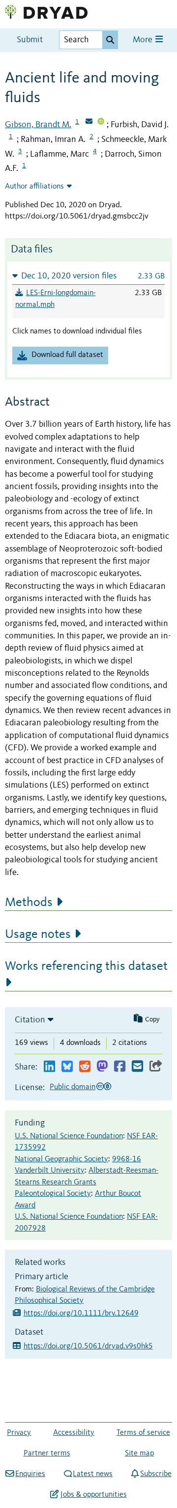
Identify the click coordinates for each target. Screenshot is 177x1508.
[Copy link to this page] (155, 1066)
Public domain (72, 1087)
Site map (139, 1453)
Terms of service (143, 1433)
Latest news (93, 1474)
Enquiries (30, 1474)
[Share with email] (137, 1067)
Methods (29, 902)
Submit (30, 40)
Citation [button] (30, 1019)
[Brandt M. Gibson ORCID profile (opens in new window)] (101, 122)
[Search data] (110, 39)
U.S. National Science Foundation (69, 1136)
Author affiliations (34, 187)
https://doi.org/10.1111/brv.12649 (81, 1313)
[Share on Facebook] (119, 1067)
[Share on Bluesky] (67, 1067)
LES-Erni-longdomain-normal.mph (55, 299)
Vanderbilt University (50, 1171)
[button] (88, 276)
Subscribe (156, 1474)
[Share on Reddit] (84, 1067)
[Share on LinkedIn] (49, 1067)
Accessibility (73, 1433)
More (143, 40)
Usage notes (38, 934)
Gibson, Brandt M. (38, 124)
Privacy (19, 1433)
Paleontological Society (53, 1194)
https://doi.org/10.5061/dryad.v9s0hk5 (88, 1346)
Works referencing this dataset (86, 966)
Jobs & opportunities (93, 1495)
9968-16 (126, 1159)
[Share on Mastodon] (102, 1067)
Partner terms (47, 1453)
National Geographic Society (61, 1159)
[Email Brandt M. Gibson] (89, 122)
